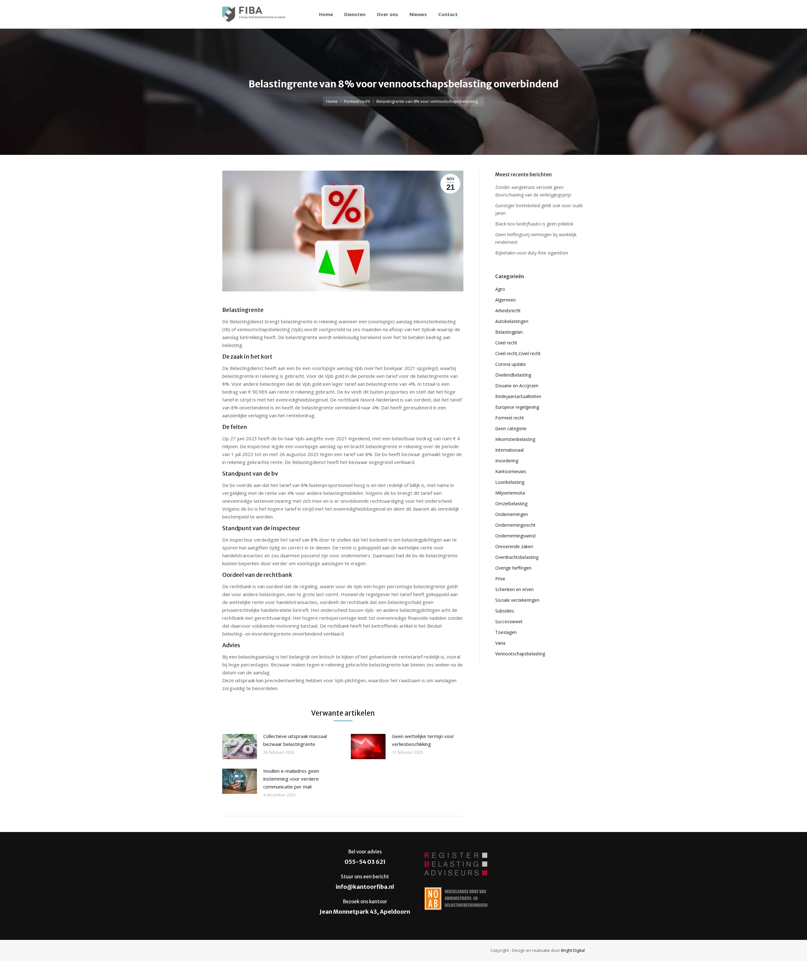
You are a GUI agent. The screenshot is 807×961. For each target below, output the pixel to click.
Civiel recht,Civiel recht (518, 353)
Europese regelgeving (517, 407)
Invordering (506, 461)
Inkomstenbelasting (515, 439)
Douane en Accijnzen (516, 386)
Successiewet (509, 621)
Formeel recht (357, 101)
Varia (500, 643)
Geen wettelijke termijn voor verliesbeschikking (423, 740)
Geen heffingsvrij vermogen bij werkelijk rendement (536, 238)
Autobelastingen (511, 321)
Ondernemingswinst (515, 536)
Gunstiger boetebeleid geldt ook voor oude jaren (539, 209)
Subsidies (504, 611)
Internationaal (509, 450)
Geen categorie (510, 428)
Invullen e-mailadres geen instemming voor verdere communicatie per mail (291, 779)
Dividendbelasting (513, 375)
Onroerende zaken (514, 546)
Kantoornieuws (510, 471)
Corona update (510, 364)
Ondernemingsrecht (515, 525)
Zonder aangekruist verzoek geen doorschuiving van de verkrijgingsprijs (533, 191)
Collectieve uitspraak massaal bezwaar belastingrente (295, 740)
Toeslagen (506, 632)
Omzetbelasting (511, 504)
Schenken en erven (514, 589)
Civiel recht (506, 343)
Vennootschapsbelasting (520, 654)
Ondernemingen (511, 514)
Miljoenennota (510, 493)
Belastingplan (509, 332)
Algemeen (505, 300)
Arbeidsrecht (508, 310)
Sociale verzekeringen (517, 600)
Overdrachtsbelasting (516, 557)
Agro (500, 289)
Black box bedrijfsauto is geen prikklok (534, 224)
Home (332, 101)
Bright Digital (573, 950)
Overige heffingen (513, 568)
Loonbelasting (509, 482)
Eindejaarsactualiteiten (518, 396)
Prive (500, 579)
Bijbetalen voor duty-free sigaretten (531, 253)
